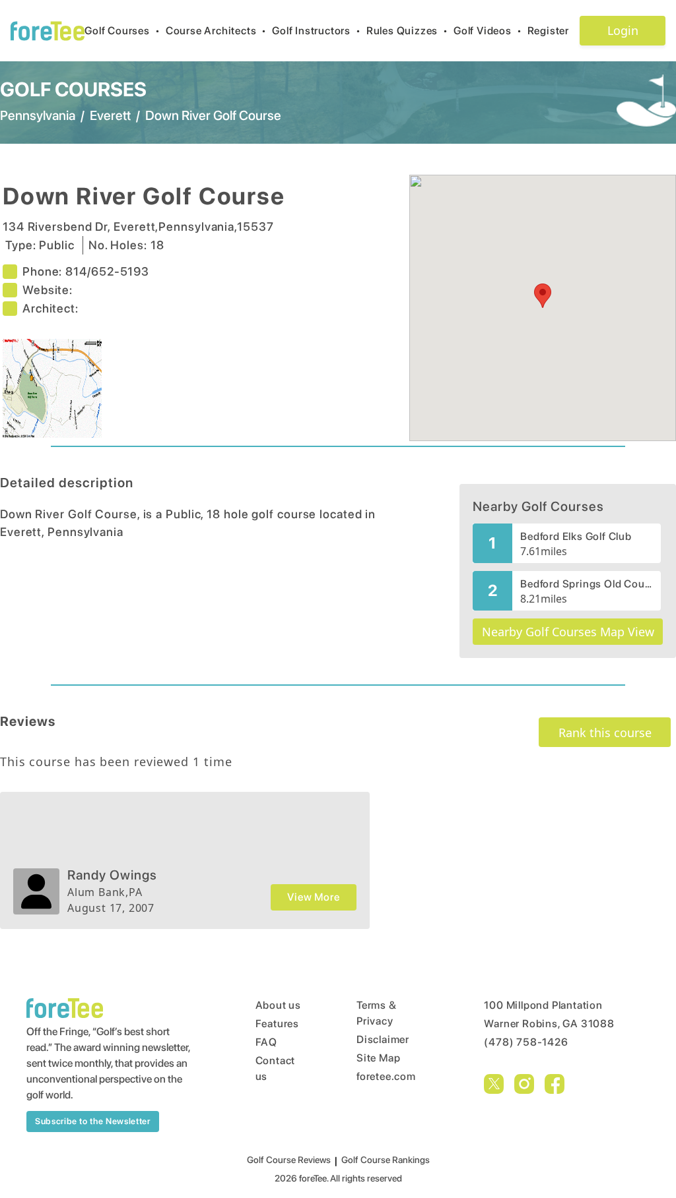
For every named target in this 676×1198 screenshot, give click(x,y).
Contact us (275, 1068)
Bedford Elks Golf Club (576, 536)
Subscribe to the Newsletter (93, 1121)
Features (277, 1023)
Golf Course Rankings (385, 1159)
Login (622, 30)
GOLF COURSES (73, 89)
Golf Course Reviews (289, 1159)
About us (278, 1005)
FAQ (266, 1042)
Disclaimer (382, 1039)
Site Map (378, 1058)
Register (548, 30)
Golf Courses (122, 30)
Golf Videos (488, 30)
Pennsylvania (37, 115)
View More (313, 897)
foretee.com (386, 1076)
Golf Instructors (316, 30)
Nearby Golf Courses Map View (568, 632)
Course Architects (216, 30)
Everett (110, 115)
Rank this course (605, 732)
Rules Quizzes (407, 30)
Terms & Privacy (376, 1013)
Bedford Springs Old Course (586, 584)
